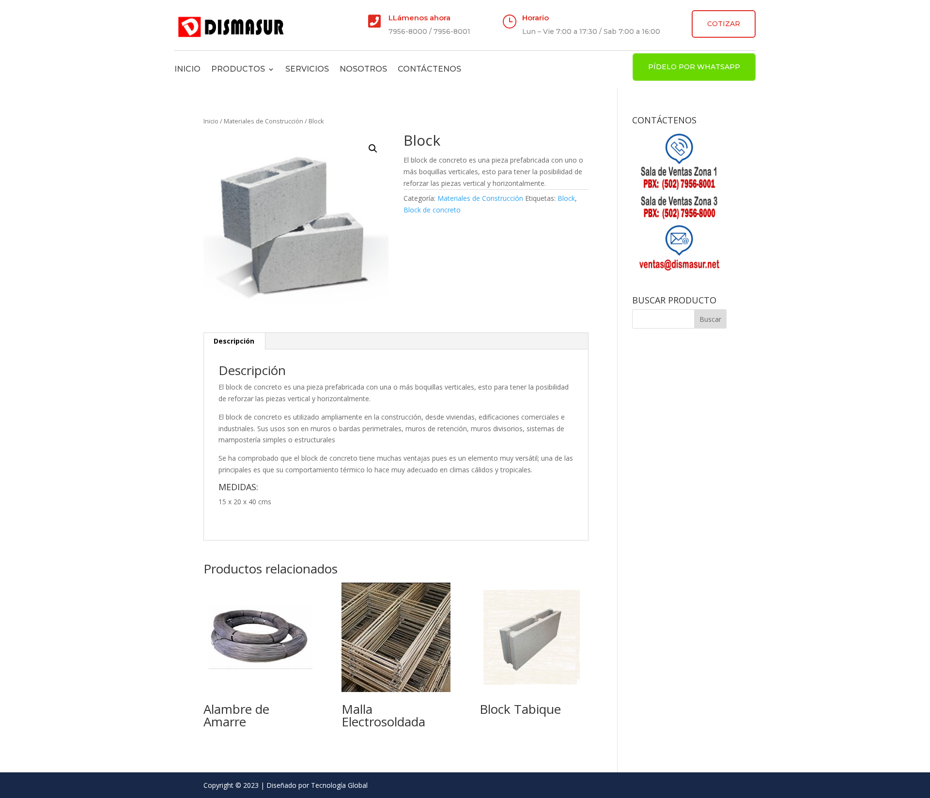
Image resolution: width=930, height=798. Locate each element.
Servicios (307, 69)
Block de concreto (432, 209)
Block (566, 198)
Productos (238, 69)
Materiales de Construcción (263, 121)
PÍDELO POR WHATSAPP (694, 66)
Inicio (187, 69)
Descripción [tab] (234, 341)
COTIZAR (723, 23)
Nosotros (363, 69)
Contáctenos (429, 69)
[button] (373, 148)
